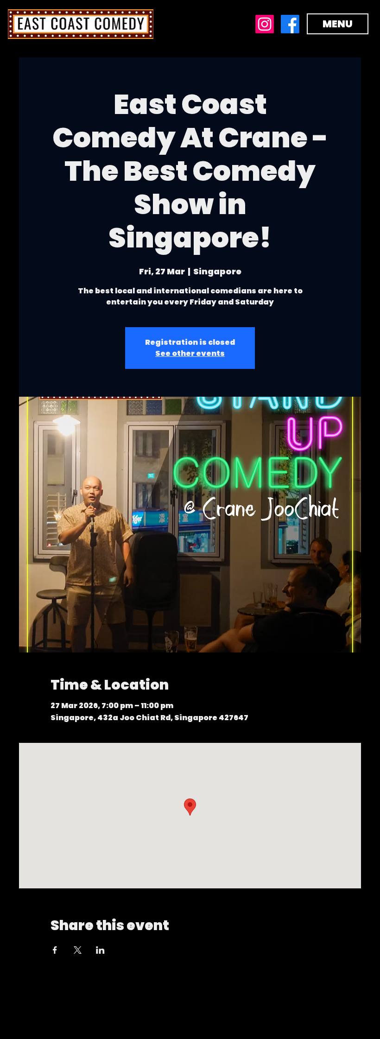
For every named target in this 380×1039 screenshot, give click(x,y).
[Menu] (190, 24)
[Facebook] (290, 24)
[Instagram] (264, 24)
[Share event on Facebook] (55, 950)
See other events (190, 353)
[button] (337, 23)
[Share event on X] (77, 950)
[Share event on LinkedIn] (100, 950)
